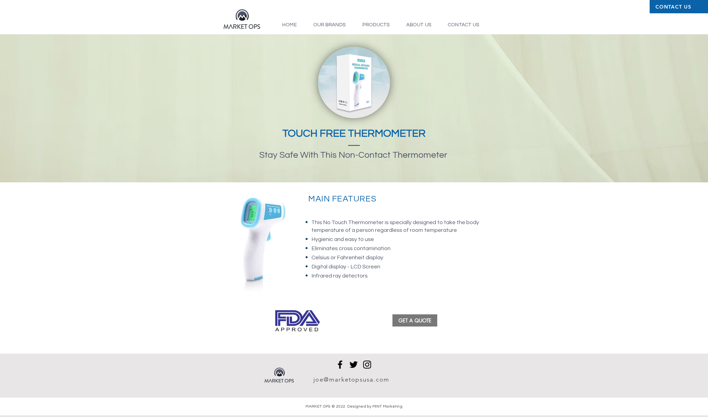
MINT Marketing (388, 406)
